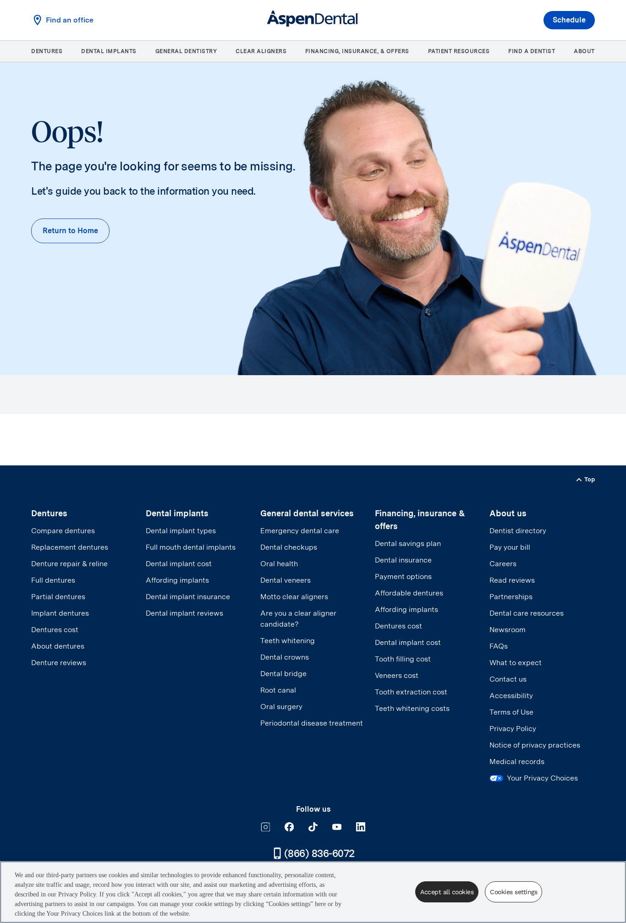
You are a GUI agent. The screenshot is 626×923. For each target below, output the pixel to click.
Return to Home (70, 230)
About (584, 51)
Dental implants (109, 51)
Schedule (569, 20)
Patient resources (459, 51)
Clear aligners (261, 51)
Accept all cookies (446, 892)
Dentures (46, 51)
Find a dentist (531, 51)
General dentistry (186, 51)
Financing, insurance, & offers (357, 51)
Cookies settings (513, 892)
